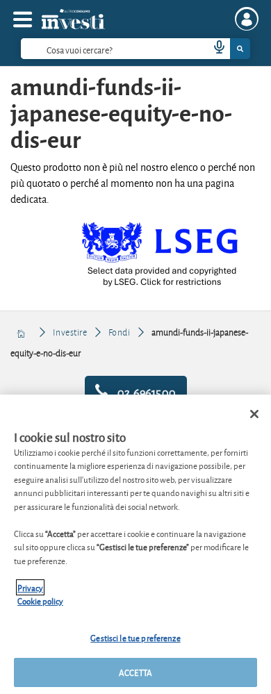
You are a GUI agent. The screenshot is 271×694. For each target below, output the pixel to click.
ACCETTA (135, 672)
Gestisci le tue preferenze (135, 637)
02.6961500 (145, 391)
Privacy (30, 587)
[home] (21, 332)
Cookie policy (40, 600)
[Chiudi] (254, 414)
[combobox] (135, 48)
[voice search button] (213, 48)
